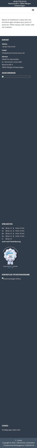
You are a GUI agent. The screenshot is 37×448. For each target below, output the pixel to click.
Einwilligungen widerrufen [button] (11, 430)
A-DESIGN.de (29, 445)
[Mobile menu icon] (33, 10)
